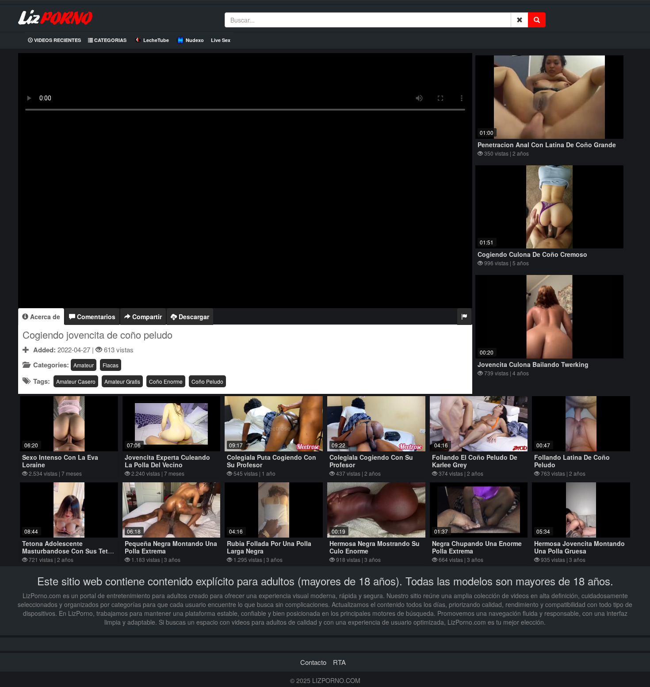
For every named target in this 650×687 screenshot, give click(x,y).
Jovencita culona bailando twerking (533, 364)
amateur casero (76, 381)
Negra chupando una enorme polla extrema (477, 547)
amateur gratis (122, 381)
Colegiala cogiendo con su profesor (371, 461)
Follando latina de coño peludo (572, 461)
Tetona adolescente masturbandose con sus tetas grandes (68, 551)
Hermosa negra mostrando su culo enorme (374, 547)
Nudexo (195, 40)
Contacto (313, 662)
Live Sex (220, 40)
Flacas (111, 365)
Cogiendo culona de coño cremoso (532, 254)
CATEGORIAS (109, 40)
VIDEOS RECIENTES (57, 40)
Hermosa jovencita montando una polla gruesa (579, 547)
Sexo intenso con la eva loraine (60, 461)
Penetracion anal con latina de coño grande (547, 144)
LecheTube (156, 40)
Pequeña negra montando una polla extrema (171, 547)
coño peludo (207, 381)
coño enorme (166, 381)
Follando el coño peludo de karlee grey (474, 461)
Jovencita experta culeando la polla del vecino (167, 461)
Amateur (83, 365)
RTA (339, 662)
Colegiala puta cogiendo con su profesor (271, 461)
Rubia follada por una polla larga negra (269, 547)
